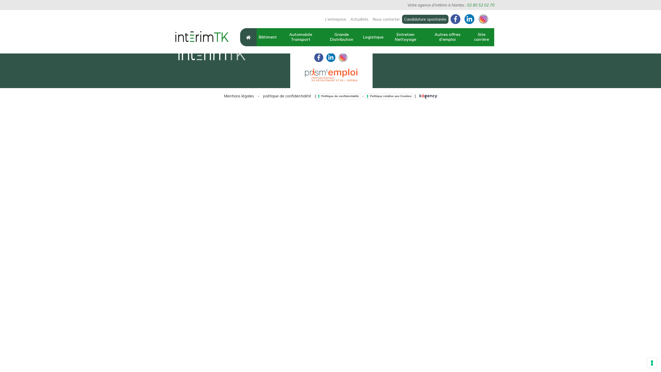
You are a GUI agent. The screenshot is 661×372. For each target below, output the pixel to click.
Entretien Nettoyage (405, 37)
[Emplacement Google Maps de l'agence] (517, 53)
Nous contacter (386, 19)
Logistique (373, 37)
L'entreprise (335, 19)
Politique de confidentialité (340, 96)
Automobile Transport (300, 37)
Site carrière (481, 37)
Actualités (359, 19)
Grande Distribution (341, 37)
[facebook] (318, 56)
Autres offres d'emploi (447, 37)
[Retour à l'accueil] (201, 36)
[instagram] (343, 56)
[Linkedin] (330, 56)
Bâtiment (268, 37)
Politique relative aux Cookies (391, 96)
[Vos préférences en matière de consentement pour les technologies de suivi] (652, 363)
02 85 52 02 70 (480, 5)
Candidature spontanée (425, 19)
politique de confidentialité (287, 96)
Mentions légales (239, 96)
